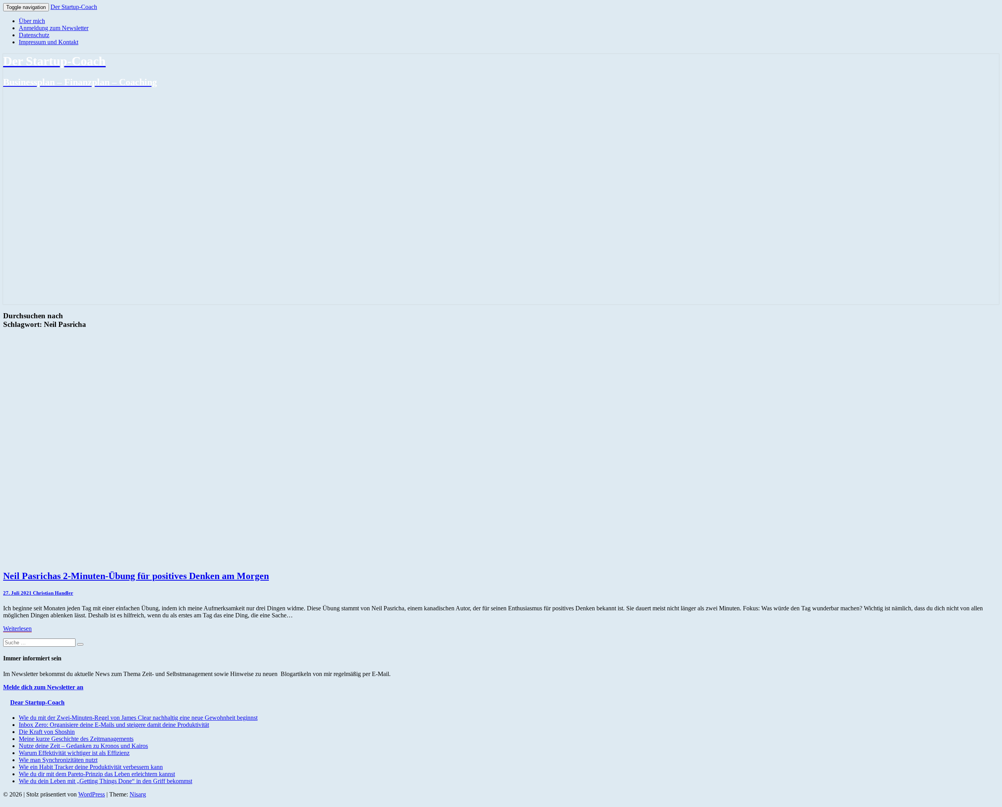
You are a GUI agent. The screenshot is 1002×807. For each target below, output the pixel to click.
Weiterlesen (17, 628)
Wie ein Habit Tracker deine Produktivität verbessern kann (91, 767)
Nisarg (138, 794)
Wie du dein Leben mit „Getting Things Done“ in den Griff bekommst (105, 781)
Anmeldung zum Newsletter (53, 28)
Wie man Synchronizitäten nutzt (58, 760)
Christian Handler (53, 593)
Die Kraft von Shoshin (47, 731)
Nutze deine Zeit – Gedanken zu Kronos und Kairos (83, 745)
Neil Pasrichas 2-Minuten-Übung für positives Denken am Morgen (136, 576)
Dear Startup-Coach (37, 702)
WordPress (91, 794)
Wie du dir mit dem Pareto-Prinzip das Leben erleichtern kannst (97, 774)
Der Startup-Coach (73, 7)
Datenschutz (34, 35)
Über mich (32, 21)
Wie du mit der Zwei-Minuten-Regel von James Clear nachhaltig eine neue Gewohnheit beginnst (138, 717)
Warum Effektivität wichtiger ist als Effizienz (74, 753)
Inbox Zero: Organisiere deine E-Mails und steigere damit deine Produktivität (114, 724)
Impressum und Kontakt (48, 42)
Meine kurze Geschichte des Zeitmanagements (76, 738)
